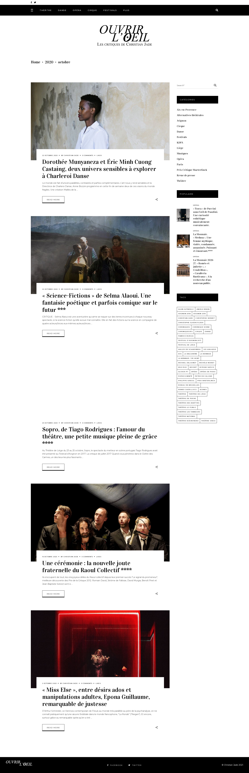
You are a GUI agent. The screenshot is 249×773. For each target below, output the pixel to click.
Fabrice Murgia (186, 336)
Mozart (193, 367)
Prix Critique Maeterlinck (192, 169)
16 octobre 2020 (49, 557)
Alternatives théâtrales (190, 115)
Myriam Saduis (207, 367)
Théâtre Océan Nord (188, 421)
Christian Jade (71, 155)
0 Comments (87, 155)
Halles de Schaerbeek (189, 349)
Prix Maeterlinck (206, 381)
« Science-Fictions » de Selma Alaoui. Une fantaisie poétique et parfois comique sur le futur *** (99, 302)
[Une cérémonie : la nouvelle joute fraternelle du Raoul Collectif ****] (100, 523)
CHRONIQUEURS (185, 331)
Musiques (182, 153)
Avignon (181, 120)
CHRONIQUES (184, 327)
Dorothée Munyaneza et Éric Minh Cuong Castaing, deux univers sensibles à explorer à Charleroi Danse (99, 169)
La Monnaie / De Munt (188, 358)
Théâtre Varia (208, 421)
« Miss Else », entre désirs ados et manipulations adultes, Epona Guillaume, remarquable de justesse (96, 696)
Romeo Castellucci (187, 389)
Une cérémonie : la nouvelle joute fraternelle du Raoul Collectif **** (87, 566)
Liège (180, 148)
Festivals (182, 137)
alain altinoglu (186, 309)
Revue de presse (186, 175)
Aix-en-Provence (186, 109)
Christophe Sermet (205, 318)
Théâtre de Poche (187, 398)
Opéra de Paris (208, 372)
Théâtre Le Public (187, 407)
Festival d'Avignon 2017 (189, 340)
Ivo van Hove (209, 349)
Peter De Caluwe (203, 376)
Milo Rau (182, 367)
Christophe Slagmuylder (190, 323)
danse (208, 331)
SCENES (203, 389)
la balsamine (190, 354)
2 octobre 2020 (49, 683)
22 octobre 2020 (50, 155)
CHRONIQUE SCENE (201, 327)
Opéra (180, 159)
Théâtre (181, 180)
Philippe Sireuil (186, 381)
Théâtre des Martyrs (188, 403)
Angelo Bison (203, 309)
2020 (49, 62)
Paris (180, 164)
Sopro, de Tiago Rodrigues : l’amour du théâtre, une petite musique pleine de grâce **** (99, 436)
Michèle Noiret (206, 363)
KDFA (180, 142)
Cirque (181, 126)
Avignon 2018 (184, 314)
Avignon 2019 (199, 314)
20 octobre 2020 (50, 423)
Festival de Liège (186, 345)
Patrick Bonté (185, 376)
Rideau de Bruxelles (188, 385)
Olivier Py (183, 372)
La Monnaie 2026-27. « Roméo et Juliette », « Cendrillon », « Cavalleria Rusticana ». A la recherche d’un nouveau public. (203, 271)
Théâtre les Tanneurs (189, 412)
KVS (180, 354)
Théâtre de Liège (197, 394)
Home (35, 62)
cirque (198, 331)
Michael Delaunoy (187, 363)
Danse (180, 131)
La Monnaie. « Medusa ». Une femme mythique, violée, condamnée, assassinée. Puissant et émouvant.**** (205, 242)
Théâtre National (187, 416)
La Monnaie (205, 354)
